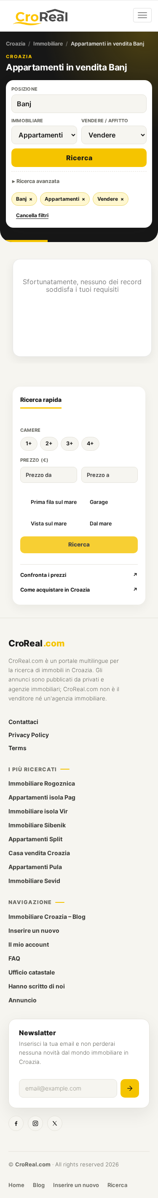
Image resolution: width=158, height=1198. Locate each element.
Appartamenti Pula (35, 866)
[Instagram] (35, 1123)
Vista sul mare (49, 523)
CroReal (36, 643)
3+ (69, 443)
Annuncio (22, 1000)
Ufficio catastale (31, 972)
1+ (29, 443)
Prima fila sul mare (54, 502)
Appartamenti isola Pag (41, 797)
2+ (49, 443)
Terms (17, 747)
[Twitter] (54, 1123)
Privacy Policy (28, 734)
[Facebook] (16, 1123)
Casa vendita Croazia (39, 852)
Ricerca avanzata (37, 181)
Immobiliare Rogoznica (41, 783)
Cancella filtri (32, 215)
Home (16, 1185)
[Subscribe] (130, 1088)
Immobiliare (48, 43)
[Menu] (142, 15)
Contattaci (23, 721)
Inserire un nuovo (33, 930)
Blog (39, 1185)
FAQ (14, 958)
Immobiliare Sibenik (37, 825)
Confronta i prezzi (79, 575)
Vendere (110, 199)
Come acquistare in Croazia (79, 590)
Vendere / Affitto (105, 121)
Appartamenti (65, 199)
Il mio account (28, 944)
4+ (90, 443)
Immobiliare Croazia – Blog (47, 916)
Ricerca (79, 157)
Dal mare (101, 523)
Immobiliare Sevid (34, 880)
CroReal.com (33, 1164)
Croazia (15, 43)
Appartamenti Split (35, 839)
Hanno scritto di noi (36, 986)
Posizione (24, 89)
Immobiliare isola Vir (38, 811)
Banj (24, 199)
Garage (99, 502)
